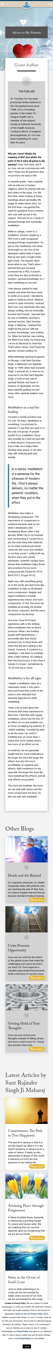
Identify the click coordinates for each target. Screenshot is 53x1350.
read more (38, 900)
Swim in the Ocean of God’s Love (24, 1280)
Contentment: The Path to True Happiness (25, 1133)
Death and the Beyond (24, 876)
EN (2, 4)
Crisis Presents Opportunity (18, 948)
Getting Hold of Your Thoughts (24, 1026)
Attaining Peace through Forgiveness (26, 1208)
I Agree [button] (26, 1346)
